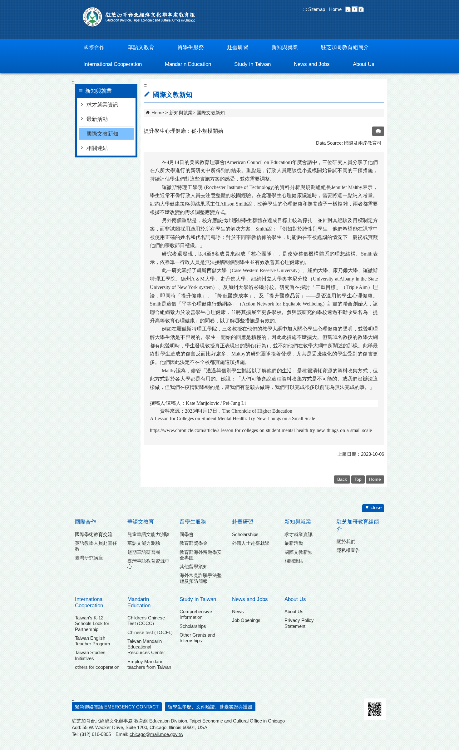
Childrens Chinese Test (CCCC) (146, 620)
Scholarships (245, 534)
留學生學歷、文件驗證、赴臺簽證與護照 (210, 706)
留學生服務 (193, 522)
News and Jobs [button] (312, 64)
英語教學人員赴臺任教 (96, 545)
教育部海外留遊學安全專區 (201, 554)
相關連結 (97, 148)
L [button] (361, 9)
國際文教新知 (102, 134)
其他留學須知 (194, 566)
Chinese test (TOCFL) (150, 632)
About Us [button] (363, 64)
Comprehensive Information (196, 614)
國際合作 (85, 522)
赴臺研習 (242, 522)
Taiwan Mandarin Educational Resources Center (146, 646)
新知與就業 (181, 112)
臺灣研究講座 (89, 557)
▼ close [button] (373, 507)
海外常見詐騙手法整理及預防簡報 (201, 578)
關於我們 (346, 541)
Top (358, 479)
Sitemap (316, 9)
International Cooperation (89, 602)
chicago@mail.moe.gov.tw (156, 734)
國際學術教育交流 (93, 534)
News (238, 611)
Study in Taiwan (198, 599)
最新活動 (97, 119)
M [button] (355, 9)
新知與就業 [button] (284, 47)
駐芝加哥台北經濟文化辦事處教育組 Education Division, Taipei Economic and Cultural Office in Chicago (139, 17)
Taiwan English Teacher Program (92, 640)
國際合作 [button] (94, 47)
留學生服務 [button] (190, 47)
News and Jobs (250, 599)
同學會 (187, 534)
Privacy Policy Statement (299, 623)
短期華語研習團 (143, 552)
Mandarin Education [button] (188, 64)
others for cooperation (97, 667)
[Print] (378, 131)
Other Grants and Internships (197, 637)
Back (342, 479)
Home (335, 9)
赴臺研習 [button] (237, 47)
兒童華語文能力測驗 (148, 534)
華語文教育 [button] (141, 47)
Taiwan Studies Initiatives (90, 655)
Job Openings (246, 620)
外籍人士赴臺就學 (250, 543)
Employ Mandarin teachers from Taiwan (149, 664)
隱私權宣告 (348, 550)
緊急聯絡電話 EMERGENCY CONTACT (117, 706)
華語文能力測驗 (143, 543)
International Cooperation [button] (112, 64)
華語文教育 (140, 522)
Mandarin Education (139, 602)
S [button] (348, 9)
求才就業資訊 (102, 105)
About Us (295, 599)
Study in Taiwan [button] (252, 64)
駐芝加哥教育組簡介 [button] (345, 47)
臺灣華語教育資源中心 (148, 563)
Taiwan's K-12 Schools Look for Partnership (92, 623)
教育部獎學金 (194, 543)
